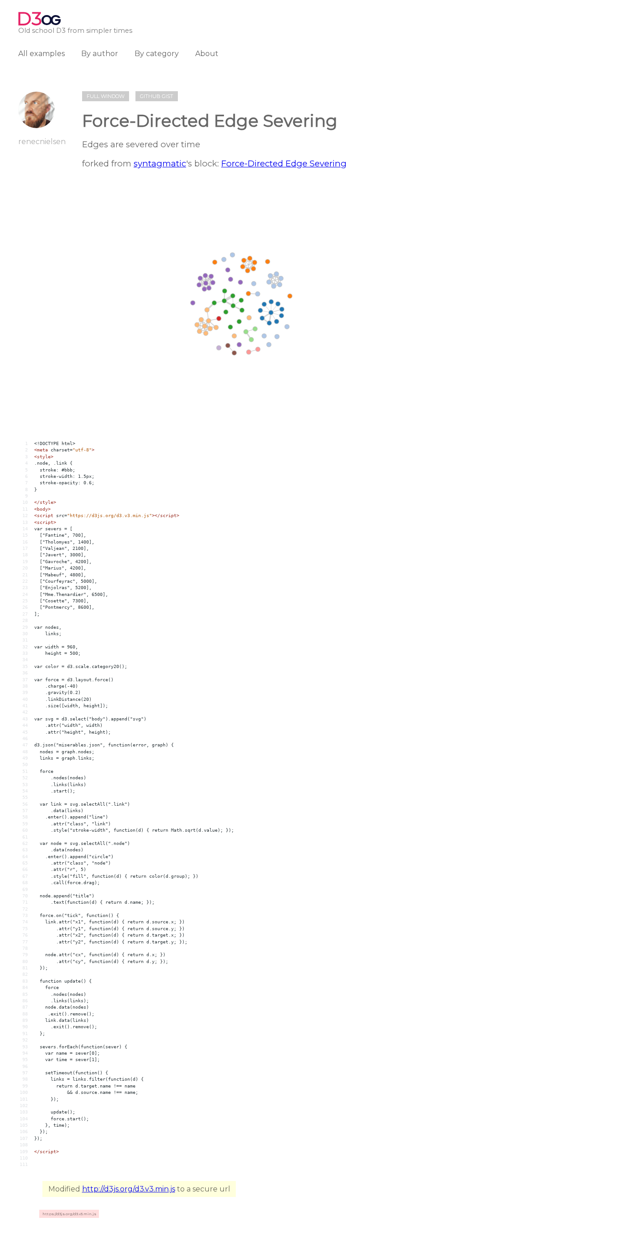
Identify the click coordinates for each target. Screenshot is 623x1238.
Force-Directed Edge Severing (284, 163)
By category (157, 53)
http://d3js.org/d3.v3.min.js (128, 1189)
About (206, 53)
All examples (41, 53)
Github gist (156, 96)
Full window (106, 96)
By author (99, 53)
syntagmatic (160, 163)
